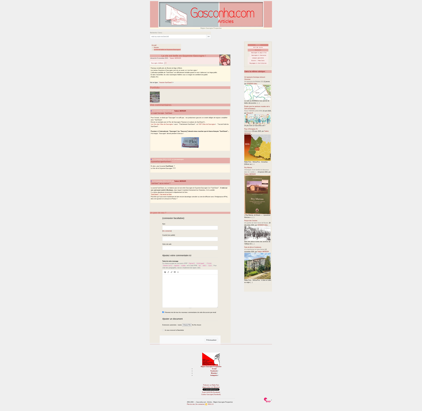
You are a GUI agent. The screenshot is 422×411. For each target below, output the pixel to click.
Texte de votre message (170, 261)
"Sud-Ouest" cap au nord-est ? (160, 183)
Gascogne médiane (156, 63)
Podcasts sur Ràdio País (211, 385)
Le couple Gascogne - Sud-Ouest (161, 113)
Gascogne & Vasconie (259, 55)
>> (209, 36)
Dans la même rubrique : (255, 71)
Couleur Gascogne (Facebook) (211, 394)
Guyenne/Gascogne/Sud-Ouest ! (161, 161)
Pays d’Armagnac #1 (251, 129)
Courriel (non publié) (168, 235)
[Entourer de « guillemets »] (178, 272)
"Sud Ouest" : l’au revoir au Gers (161, 194)
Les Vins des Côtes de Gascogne (161, 124)
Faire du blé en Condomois (252, 247)
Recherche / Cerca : (156, 33)
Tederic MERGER (175, 58)
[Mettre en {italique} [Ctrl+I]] (168, 272)
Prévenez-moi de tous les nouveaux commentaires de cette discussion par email (190, 312)
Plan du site (191, 404)
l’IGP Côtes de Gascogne (206, 124)
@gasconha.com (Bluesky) (211, 387)
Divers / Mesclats (258, 60)
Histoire (156, 47)
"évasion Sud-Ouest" (165, 82)
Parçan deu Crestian (250, 220)
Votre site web (166, 244)
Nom (163, 224)
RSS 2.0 (210, 404)
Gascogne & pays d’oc (259, 52)
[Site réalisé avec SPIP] (268, 400)
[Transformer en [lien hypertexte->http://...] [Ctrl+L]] (171, 272)
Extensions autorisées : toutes (172, 325)
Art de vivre (258, 47)
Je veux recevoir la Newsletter (174, 330)
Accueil (154, 45)
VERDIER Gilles (252, 84)
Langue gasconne (258, 58)
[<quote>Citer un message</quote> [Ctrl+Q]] (174, 272)
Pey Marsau (248, 167)
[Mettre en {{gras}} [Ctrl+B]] (165, 272)
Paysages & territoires (258, 63)
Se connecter (167, 231)
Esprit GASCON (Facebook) (211, 392)
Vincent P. (250, 113)
